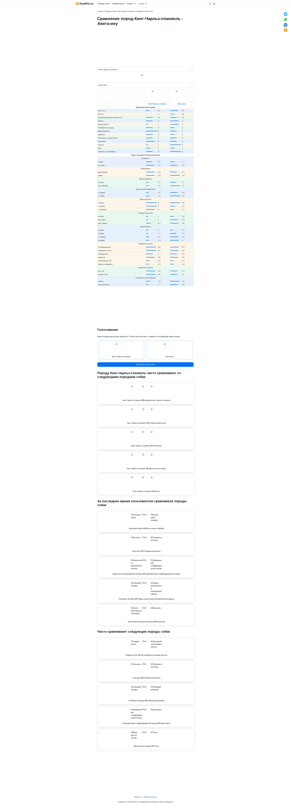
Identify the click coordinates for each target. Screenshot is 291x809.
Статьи (141, 4)
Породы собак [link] (104, 4)
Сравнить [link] (140, 11)
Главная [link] (100, 11)
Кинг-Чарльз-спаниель (157, 104)
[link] (146, 393)
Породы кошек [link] (118, 4)
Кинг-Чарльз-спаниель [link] (126, 11)
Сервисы (130, 4)
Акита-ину (182, 104)
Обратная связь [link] (150, 797)
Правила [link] (138, 797)
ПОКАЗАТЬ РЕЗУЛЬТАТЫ (145, 364)
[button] (146, 393)
